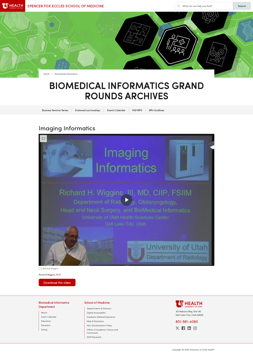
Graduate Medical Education (101, 317)
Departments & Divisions (99, 308)
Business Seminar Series (55, 110)
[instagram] (195, 328)
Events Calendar (116, 110)
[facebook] (183, 328)
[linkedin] (189, 328)
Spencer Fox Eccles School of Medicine (66, 6)
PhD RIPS (137, 110)
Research (45, 325)
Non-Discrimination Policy (99, 325)
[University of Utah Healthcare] (195, 303)
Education (46, 321)
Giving (44, 329)
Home (46, 73)
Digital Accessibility (96, 312)
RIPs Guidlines (156, 110)
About (44, 312)
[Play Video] (126, 200)
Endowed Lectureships (87, 110)
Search (242, 5)
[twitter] (177, 328)
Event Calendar (48, 316)
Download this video (57, 282)
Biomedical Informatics (66, 73)
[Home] (12, 6)
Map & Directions (95, 321)
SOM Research (94, 337)
